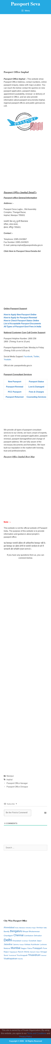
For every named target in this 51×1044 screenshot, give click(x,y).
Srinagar (43, 952)
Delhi (8, 940)
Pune (45, 948)
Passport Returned (15, 397)
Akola (16, 927)
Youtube (7, 359)
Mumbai (15, 948)
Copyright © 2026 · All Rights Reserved (25, 1041)
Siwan (38, 952)
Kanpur (22, 944)
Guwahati (32, 941)
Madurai (7, 948)
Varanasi (43, 955)
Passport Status (36, 382)
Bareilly (6, 931)
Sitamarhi (33, 952)
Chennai (18, 935)
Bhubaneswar (34, 931)
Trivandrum (34, 955)
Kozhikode (35, 944)
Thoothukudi (12, 955)
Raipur (6, 952)
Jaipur (39, 941)
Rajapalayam (13, 952)
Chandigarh (8, 936)
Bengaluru (16, 931)
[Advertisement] (25, 41)
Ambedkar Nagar (31, 927)
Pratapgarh (37, 948)
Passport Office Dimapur (17, 787)
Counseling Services (36, 397)
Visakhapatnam (10, 959)
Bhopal (25, 931)
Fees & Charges (36, 392)
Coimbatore (28, 936)
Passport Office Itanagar (17, 783)
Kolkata (27, 944)
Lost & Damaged (36, 387)
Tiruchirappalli (22, 955)
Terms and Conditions (36, 1033)
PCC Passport (14, 392)
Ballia (45, 927)
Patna (29, 948)
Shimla (26, 952)
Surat (6, 955)
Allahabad (22, 927)
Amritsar (39, 928)
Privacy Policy (25, 1037)
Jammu (16, 944)
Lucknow (43, 944)
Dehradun (38, 936)
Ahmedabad (9, 927)
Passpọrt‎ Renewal (14, 387)
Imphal (10, 780)
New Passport (14, 382)
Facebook (28, 356)
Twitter (36, 356)
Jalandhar (8, 944)
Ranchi (20, 952)
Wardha (20, 959)
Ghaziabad (16, 941)
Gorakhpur (25, 941)
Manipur (10, 776)
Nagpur (24, 948)
